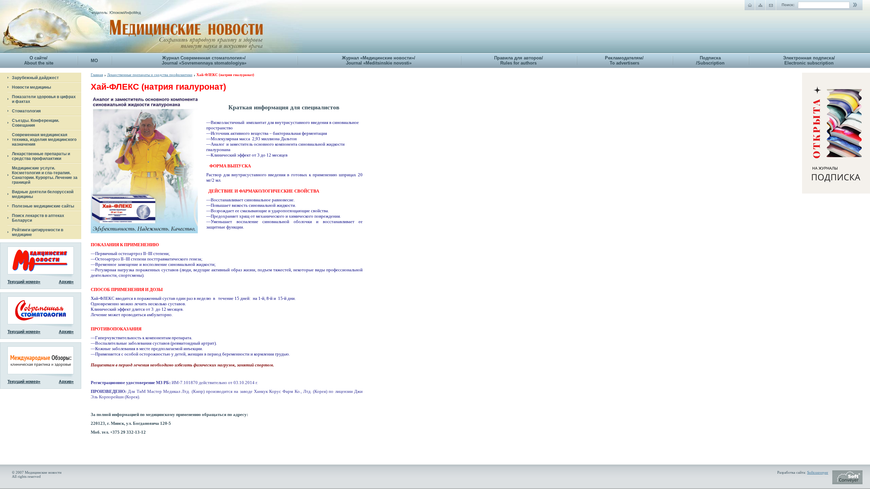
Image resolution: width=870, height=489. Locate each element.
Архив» (66, 281)
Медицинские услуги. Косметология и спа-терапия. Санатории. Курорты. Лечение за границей (44, 175)
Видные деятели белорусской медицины (42, 194)
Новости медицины (31, 87)
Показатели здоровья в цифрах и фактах (44, 99)
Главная (97, 75)
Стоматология (26, 111)
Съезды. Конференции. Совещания (35, 123)
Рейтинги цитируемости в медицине (37, 232)
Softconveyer (817, 472)
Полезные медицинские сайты (43, 206)
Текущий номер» (23, 281)
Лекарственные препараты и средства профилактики (41, 156)
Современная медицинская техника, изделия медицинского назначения (44, 139)
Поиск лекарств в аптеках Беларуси (38, 218)
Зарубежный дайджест (35, 77)
